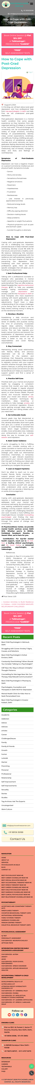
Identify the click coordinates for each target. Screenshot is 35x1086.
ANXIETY (4, 957)
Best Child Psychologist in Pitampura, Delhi (16, 682)
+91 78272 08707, (10, 1051)
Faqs (3, 1071)
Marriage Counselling (10, 920)
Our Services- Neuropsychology (14, 940)
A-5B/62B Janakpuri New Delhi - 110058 (17, 1046)
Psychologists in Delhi (10, 865)
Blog (3, 867)
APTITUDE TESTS (7, 943)
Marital (4, 762)
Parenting (5, 766)
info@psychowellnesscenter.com (22, 14)
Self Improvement (8, 782)
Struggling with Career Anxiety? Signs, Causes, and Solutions (16, 650)
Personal (4, 770)
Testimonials (6, 1066)
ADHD (3, 959)
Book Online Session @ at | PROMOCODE (17, 39)
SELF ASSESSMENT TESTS (17, 51)
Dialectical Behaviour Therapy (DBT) (16, 925)
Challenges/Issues (8, 738)
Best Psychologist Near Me (12, 875)
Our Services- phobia (9, 993)
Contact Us (17, 839)
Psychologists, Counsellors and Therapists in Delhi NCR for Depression (16, 688)
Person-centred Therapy (11, 922)
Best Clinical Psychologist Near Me (15, 894)
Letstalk (4, 758)
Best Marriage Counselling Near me (15, 892)
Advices (4, 727)
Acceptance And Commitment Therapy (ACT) (16, 907)
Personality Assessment (11, 938)
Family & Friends (7, 746)
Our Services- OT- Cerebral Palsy (14, 991)
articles (4, 731)
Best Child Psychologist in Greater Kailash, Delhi (14, 701)
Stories (4, 793)
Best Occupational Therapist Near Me (16, 882)
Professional (6, 774)
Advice (4, 723)
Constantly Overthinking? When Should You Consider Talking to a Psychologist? (17, 663)
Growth (4, 750)
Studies (4, 797)
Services (4, 862)
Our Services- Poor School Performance (12, 962)
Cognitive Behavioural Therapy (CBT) (16, 913)
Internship (5, 1062)
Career (4, 734)
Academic (5, 715)
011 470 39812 (23, 1036)
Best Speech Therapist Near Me (13, 885)
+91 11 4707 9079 (24, 1051)
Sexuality (5, 790)
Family (4, 742)
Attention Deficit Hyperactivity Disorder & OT (13, 987)
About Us (5, 860)
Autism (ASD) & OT (8, 984)
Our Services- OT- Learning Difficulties (16, 1000)
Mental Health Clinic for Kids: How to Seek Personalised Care (15, 695)
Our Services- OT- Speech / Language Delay (15, 1003)
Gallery (4, 1069)
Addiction (5, 719)
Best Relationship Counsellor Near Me (17, 897)
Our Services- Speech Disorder (13, 966)
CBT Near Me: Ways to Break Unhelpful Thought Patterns (16, 669)
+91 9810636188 (28, 10)
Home (3, 857)
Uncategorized (7, 805)
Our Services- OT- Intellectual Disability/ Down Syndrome (13, 996)
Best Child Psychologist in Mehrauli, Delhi (15, 643)
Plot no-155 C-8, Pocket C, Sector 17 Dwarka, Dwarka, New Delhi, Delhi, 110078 (18, 1029)
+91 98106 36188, (10, 1036)
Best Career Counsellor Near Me (14, 878)
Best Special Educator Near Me (13, 880)
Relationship (6, 778)
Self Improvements (9, 786)
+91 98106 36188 (15, 832)
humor (4, 754)
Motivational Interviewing (12, 915)
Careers (4, 1064)
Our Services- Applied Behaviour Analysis (14, 969)
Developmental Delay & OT (12, 981)
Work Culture (6, 809)
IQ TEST (4, 936)
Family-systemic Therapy (11, 918)
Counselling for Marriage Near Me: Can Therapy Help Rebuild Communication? (17, 675)
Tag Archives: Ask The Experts (13, 801)
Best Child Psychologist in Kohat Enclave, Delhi (14, 656)
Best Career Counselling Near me (14, 887)
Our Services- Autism (9, 954)
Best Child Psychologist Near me (14, 890)
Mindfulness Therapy (10, 910)
